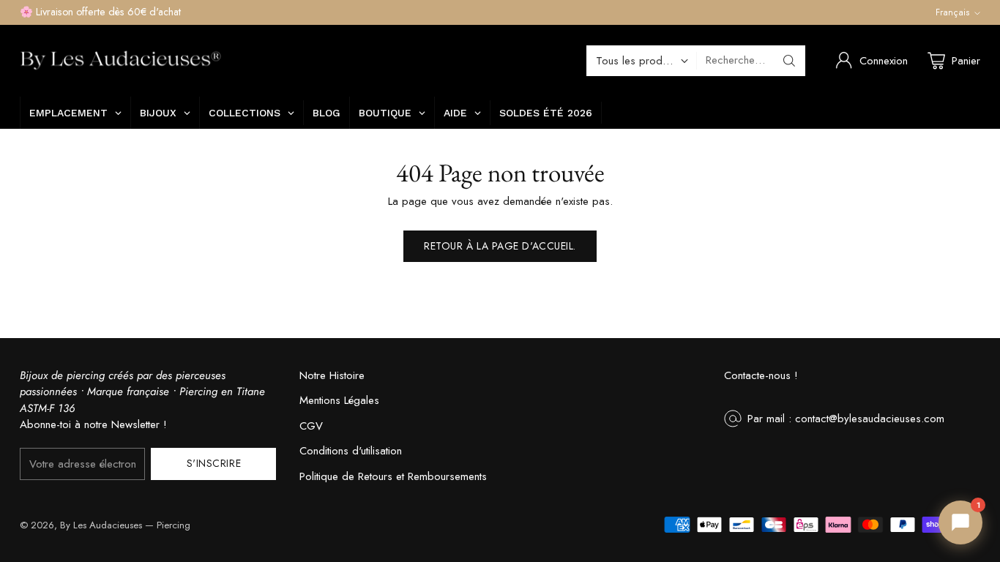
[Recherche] (789, 60)
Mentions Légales (339, 400)
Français (953, 12)
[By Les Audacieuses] (120, 61)
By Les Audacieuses (101, 525)
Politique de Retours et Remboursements (393, 476)
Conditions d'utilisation (350, 451)
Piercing (173, 525)
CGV (311, 426)
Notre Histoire (332, 375)
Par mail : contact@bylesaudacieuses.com (845, 419)
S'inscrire (214, 463)
